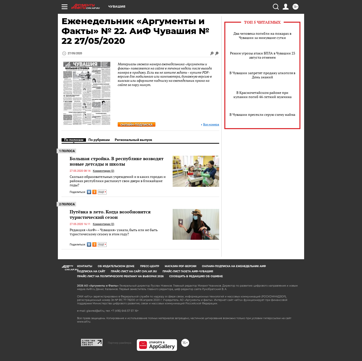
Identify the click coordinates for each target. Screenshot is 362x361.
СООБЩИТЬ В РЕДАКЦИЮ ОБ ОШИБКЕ (196, 276)
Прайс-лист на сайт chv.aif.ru (134, 271)
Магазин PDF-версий (180, 266)
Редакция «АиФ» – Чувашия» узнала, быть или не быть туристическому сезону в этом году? (114, 232)
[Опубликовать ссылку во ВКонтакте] (89, 192)
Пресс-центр (149, 266)
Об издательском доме (116, 266)
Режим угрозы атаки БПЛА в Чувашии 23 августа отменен (262, 55)
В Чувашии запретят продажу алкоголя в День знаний (262, 75)
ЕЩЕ (102, 192)
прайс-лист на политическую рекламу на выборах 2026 (120, 276)
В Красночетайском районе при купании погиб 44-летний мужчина (262, 94)
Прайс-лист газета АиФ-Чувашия (188, 271)
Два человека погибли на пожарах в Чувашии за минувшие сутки (262, 35)
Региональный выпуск (133, 140)
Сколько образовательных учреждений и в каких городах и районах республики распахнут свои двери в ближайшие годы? (118, 180)
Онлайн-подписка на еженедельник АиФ (234, 266)
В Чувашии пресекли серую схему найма (262, 114)
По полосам (73, 140)
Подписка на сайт (91, 271)
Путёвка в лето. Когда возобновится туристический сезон (110, 214)
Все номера (211, 124)
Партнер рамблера (119, 342)
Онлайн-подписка (136, 124)
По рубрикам (99, 140)
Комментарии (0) (103, 170)
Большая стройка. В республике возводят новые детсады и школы (117, 161)
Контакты (84, 266)
